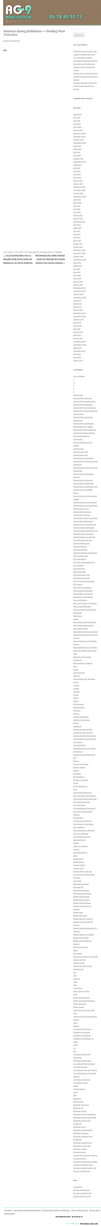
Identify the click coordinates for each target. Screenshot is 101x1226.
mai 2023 (76, 171)
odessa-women (79, 960)
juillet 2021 (77, 228)
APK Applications (80, 559)
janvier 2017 (78, 338)
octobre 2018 (78, 319)
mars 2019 (77, 307)
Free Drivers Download (82, 821)
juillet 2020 (77, 266)
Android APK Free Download (84, 408)
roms (75, 994)
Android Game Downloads (83, 527)
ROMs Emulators (79, 1004)
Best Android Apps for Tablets (85, 647)
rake (75, 985)
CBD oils (76, 676)
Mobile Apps (78, 912)
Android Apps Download (83, 480)
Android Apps (78, 449)
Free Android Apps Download (85, 799)
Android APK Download (82, 398)
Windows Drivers (80, 1111)
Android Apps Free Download (85, 502)
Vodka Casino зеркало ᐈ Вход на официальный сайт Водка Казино (85, 76)
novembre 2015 (79, 351)
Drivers (76, 761)
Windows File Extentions (82, 1130)
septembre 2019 (79, 297)
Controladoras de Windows (84, 679)
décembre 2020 (79, 250)
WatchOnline (78, 1101)
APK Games (78, 584)
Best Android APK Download (84, 622)
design (76, 701)
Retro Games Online (81, 991)
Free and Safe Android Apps (84, 796)
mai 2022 (76, 209)
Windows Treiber (80, 1149)
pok (74, 972)
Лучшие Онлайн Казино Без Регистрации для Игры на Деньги (85, 86)
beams (76, 619)
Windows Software (80, 1133)
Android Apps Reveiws (82, 512)
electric (76, 770)
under (75, 1086)
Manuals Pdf (78, 887)
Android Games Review (82, 540)
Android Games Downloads (84, 537)
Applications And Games (83, 597)
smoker (76, 1026)
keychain (76, 878)
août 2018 (77, 322)
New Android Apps (80, 947)
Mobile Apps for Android (83, 919)
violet (75, 1092)
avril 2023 (77, 174)
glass (75, 855)
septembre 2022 (79, 196)
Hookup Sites (78, 868)
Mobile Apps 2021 (80, 915)
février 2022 (78, 215)
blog (75, 666)
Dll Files (76, 713)
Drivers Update (79, 767)
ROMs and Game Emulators (84, 1001)
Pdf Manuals (78, 969)
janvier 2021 (78, 247)
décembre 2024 (79, 133)
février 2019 (78, 310)
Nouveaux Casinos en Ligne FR (85, 956)
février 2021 (78, 243)
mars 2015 (77, 357)
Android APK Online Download (85, 411)
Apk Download (79, 568)
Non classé (33, 252)
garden (76, 843)
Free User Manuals (80, 833)
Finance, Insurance (80, 780)
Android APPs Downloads (83, 483)
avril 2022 (77, 212)
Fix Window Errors (80, 786)
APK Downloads (79, 572)
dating (75, 698)
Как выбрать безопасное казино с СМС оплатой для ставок (84, 67)
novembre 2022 (79, 190)
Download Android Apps (83, 732)
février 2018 (78, 332)
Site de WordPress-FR (81, 1196)
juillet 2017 (77, 335)
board (75, 669)
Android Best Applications (83, 521)
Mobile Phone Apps (81, 937)
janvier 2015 (78, 360)
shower (76, 1019)
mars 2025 (77, 127)
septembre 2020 (79, 259)
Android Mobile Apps (81, 543)
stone (75, 1045)
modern (76, 944)
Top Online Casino (80, 1083)
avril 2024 (77, 155)
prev (5, 50)
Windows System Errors (82, 1142)
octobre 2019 (78, 294)
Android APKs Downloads (83, 423)
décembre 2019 (79, 288)
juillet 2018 (77, 326)
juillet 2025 (77, 114)
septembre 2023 (79, 161)
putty (75, 982)
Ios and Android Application (84, 874)
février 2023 (78, 180)
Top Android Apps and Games (85, 1070)
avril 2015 (77, 354)
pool (75, 975)
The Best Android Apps (82, 1060)
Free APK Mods (79, 805)
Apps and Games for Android (85, 603)
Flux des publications (81, 1190)
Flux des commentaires (82, 1193)
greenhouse (78, 859)
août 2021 (77, 225)
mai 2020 (76, 272)
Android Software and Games (85, 553)
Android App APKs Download (84, 430)
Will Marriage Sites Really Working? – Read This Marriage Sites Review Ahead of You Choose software (50, 259)
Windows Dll (78, 1108)
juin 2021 (76, 231)
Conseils (8, 1210)
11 (74, 382)
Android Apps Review (81, 515)
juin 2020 (76, 269)
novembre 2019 (79, 291)
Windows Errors (79, 1127)
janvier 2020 (78, 284)
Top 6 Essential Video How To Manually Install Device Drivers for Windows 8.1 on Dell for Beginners (18, 259)
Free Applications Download (84, 808)
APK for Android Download (83, 581)
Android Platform (80, 546)
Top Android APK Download (84, 1064)
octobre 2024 (78, 139)
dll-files (76, 723)
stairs (75, 1042)
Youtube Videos (79, 1152)
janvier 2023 (78, 184)
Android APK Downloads (83, 404)
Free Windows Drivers (82, 837)
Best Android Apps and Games (85, 631)
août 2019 (77, 300)
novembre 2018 (79, 316)
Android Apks (78, 414)
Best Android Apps (80, 628)
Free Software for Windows (84, 830)
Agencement (9, 1213)
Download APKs (79, 745)
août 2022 (77, 199)
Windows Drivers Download (84, 1114)
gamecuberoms (79, 840)
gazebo (76, 849)
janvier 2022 (78, 218)
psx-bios (76, 978)
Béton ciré (94, 1210)
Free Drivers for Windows (83, 824)
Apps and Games (80, 600)
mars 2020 (77, 278)
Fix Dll (75, 783)
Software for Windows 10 (83, 1038)
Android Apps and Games (83, 458)
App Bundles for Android (83, 594)
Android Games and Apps (83, 534)
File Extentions (79, 777)
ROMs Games (78, 1007)
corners (76, 685)
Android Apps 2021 (80, 455)
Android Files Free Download (84, 524)
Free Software (79, 827)
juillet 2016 (77, 348)
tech (75, 1051)
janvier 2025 (78, 130)
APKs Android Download (83, 590)
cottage (76, 688)
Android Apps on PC (81, 508)
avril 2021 (77, 237)
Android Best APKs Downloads (85, 518)
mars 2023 (77, 177)
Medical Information (81, 890)
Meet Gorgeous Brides (82, 893)
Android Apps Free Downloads (85, 505)
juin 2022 (76, 206)
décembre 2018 (79, 313)
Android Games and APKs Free (85, 531)
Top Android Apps (80, 1067)
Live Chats (77, 881)
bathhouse (77, 616)
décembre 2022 (79, 187)
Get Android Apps (80, 852)
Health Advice (78, 862)
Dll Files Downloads (81, 717)
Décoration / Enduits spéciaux (55, 1210)
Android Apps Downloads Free (85, 486)
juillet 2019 (77, 303)
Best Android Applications (83, 625)
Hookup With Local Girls (82, 871)
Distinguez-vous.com (89, 1223)
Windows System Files (82, 1146)
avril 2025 (77, 124)
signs (75, 1023)
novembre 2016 (79, 341)
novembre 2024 (79, 136)
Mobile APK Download (82, 903)
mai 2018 (76, 329)
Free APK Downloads (81, 802)
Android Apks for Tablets (83, 426)
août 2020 (77, 262)
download (77, 726)
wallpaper (77, 1098)
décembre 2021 (79, 221)
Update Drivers (79, 1089)
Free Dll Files (78, 818)
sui (74, 1048)
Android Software (80, 549)
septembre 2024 (79, 143)
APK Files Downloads (81, 578)
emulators (77, 773)
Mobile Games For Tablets (83, 934)
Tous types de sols (79, 1210)
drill (74, 758)
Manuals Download (81, 884)
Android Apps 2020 (80, 452)
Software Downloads (81, 1032)
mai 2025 (76, 120)
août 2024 (77, 146)
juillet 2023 (77, 165)
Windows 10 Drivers (81, 1105)
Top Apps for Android (81, 1079)
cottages (76, 691)
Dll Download (78, 704)
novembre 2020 (79, 253)
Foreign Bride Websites (82, 792)
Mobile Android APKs (81, 896)
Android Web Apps (80, 556)
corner (76, 682)
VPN (75, 1095)
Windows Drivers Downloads (84, 1117)
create (75, 695)
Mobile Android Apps (81, 900)
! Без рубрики (79, 376)
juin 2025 (76, 117)
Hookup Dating (79, 865)
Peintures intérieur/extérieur (26, 1210)
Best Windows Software (82, 663)
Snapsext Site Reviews (82, 1029)
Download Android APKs (83, 729)
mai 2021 (76, 234)
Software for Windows (82, 1035)
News (75, 950)
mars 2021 (77, 240)
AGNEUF (58, 252)
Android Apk (78, 395)
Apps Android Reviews (82, 606)
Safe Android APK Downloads (85, 1016)
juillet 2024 (77, 149)
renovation (77, 988)
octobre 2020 (78, 256)
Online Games (79, 963)
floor (75, 789)
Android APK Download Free (84, 401)
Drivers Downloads (81, 764)
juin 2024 (76, 152)
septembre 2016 (79, 344)
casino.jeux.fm (79, 672)
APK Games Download (82, 587)
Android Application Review (84, 433)
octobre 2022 (78, 193)
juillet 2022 (77, 202)
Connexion (77, 1187)
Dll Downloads (79, 707)
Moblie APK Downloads (82, 941)
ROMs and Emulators (81, 997)
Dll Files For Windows (81, 720)
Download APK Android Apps (84, 736)
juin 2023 (76, 168)
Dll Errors (76, 710)
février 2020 (78, 281)
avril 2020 (77, 275)
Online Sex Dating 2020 (82, 966)
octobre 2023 (78, 158)
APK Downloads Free (81, 575)
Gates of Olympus (80, 846)
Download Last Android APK (84, 755)
